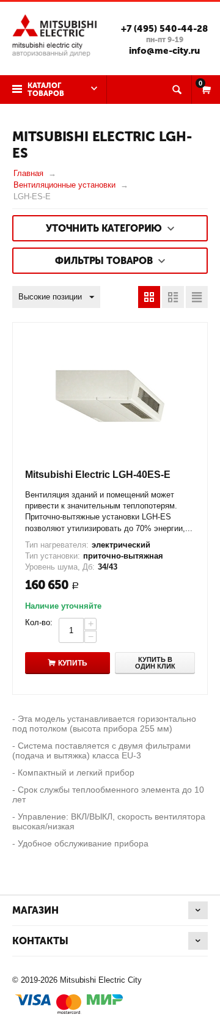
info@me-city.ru (164, 50)
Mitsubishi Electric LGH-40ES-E (97, 474)
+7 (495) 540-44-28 (164, 28)
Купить (72, 663)
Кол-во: (39, 622)
